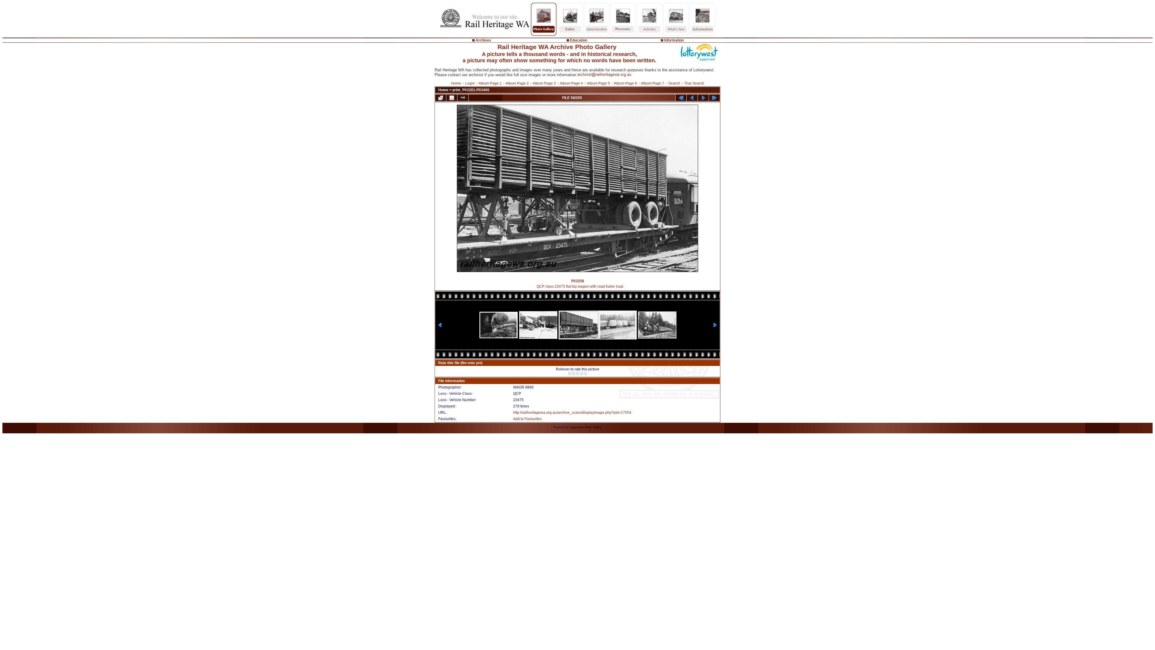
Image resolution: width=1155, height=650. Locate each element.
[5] (585, 373)
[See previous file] (692, 97)
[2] (574, 373)
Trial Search (694, 83)
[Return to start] (681, 97)
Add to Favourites (527, 419)
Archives (483, 40)
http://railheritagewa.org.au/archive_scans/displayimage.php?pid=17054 (572, 412)
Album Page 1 (490, 83)
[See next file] (703, 97)
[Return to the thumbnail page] (440, 97)
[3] (578, 373)
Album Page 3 (544, 83)
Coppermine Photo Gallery (585, 427)
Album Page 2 (517, 83)
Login (470, 83)
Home (456, 83)
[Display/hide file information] (451, 97)
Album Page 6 (625, 83)
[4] (582, 373)
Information (674, 40)
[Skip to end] (714, 97)
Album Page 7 (652, 83)
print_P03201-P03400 (470, 90)
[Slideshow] (462, 97)
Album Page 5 (598, 83)
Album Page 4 (571, 83)
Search (674, 83)
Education (578, 40)
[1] (570, 373)
